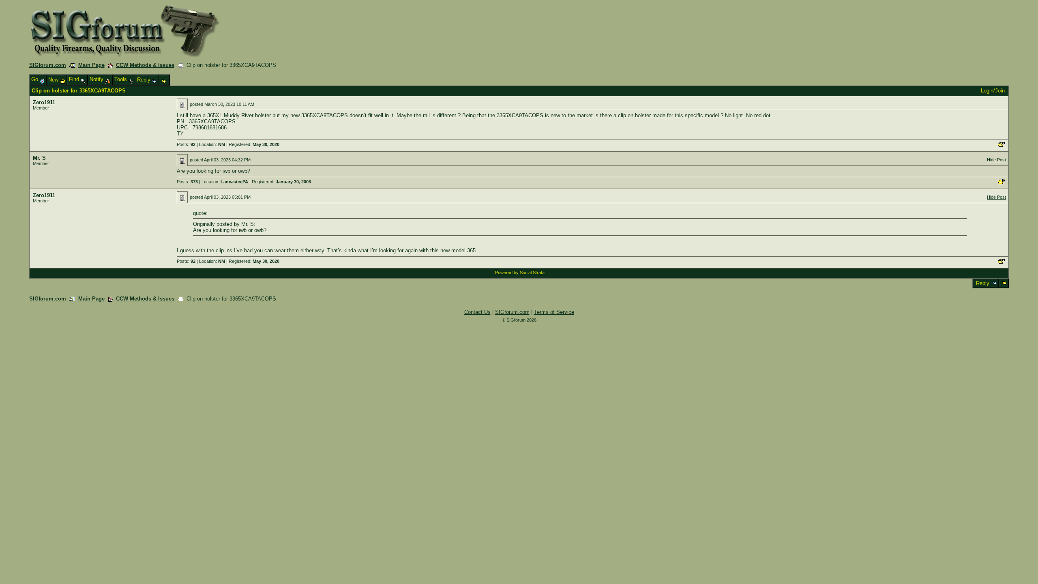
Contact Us (477, 312)
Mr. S (39, 158)
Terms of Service (554, 312)
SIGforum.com (47, 65)
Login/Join (993, 91)
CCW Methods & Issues (145, 65)
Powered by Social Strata (520, 272)
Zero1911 (44, 102)
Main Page (91, 65)
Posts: (186, 144)
